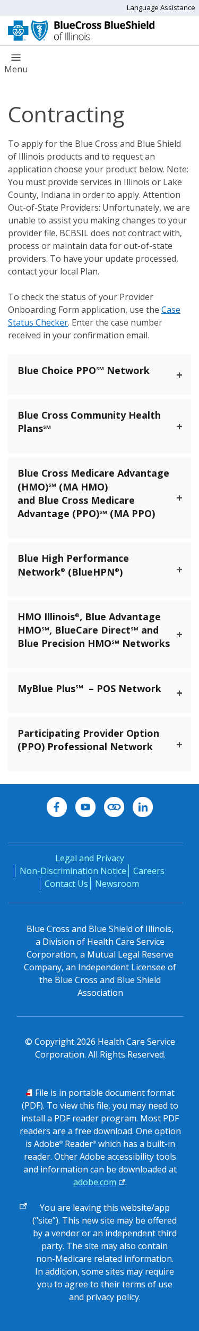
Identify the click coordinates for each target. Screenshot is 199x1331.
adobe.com (94, 1182)
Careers (149, 871)
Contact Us (66, 883)
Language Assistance (161, 7)
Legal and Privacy (89, 858)
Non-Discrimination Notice (73, 871)
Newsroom (117, 883)
